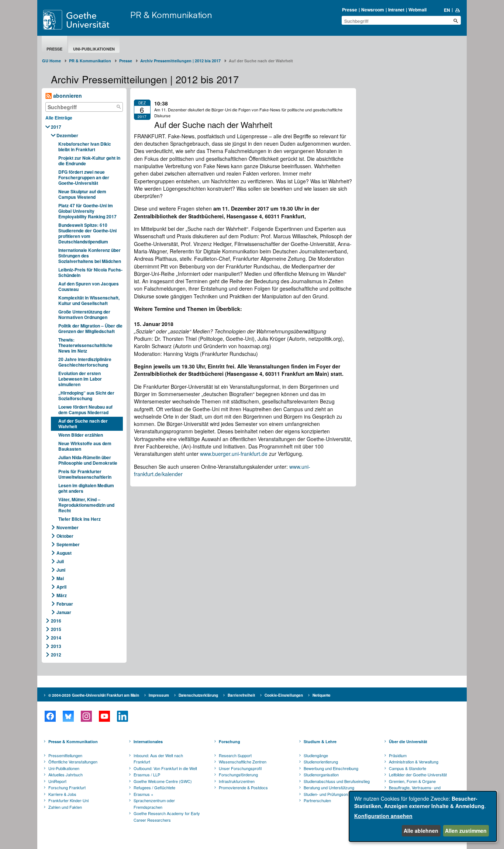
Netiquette (322, 695)
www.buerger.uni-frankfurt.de (233, 453)
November (67, 527)
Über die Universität (408, 741)
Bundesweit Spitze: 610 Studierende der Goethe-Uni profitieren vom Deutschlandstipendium (87, 233)
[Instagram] (86, 716)
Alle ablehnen (421, 830)
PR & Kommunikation (171, 14)
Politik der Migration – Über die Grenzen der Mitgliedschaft (90, 328)
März (61, 595)
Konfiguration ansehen (383, 815)
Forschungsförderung (238, 774)
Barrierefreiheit (241, 695)
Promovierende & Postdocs (243, 787)
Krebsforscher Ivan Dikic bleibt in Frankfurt (84, 147)
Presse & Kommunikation (73, 741)
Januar (63, 612)
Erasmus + (143, 794)
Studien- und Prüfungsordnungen (333, 794)
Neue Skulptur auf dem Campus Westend (82, 194)
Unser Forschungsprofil (240, 768)
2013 (56, 646)
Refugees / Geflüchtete (154, 787)
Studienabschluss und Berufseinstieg (337, 781)
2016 (56, 620)
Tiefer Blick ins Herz (79, 519)
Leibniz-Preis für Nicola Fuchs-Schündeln (90, 272)
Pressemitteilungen (65, 755)
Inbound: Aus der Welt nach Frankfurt (158, 758)
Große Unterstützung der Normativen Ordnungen (84, 314)
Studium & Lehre (320, 741)
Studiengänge (316, 755)
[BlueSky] (68, 716)
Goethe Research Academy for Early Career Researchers (167, 816)
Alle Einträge (58, 117)
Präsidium (398, 755)
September (68, 544)
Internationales (148, 741)
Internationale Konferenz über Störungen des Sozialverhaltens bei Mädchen (89, 255)
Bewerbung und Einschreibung (331, 768)
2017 (56, 127)
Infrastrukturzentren (237, 781)
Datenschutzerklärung (198, 695)
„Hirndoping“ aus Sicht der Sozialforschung (86, 395)
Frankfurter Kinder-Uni (68, 800)
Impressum (159, 695)
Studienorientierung (321, 762)
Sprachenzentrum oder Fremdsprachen (154, 803)
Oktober (64, 536)
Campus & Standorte (407, 768)
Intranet (396, 9)
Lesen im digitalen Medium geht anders (86, 488)
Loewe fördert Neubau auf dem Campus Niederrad (85, 409)
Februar (64, 603)
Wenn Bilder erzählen (80, 435)
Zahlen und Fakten (65, 807)
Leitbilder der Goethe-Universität (418, 774)
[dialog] (423, 816)
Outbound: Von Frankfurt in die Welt (165, 768)
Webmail (417, 9)
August (64, 553)
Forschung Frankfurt (67, 787)
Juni (60, 569)
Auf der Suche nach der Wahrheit (83, 423)
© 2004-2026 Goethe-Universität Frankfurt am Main (93, 695)
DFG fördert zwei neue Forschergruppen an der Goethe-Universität (83, 177)
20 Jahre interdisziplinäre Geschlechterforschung (84, 362)
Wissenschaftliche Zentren (242, 762)
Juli (60, 561)
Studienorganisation (321, 774)
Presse (349, 9)
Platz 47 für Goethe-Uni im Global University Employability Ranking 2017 (87, 211)
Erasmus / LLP (147, 774)
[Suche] (118, 107)
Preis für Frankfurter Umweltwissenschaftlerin (84, 474)
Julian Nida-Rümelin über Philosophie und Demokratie (87, 460)
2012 (56, 654)
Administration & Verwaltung (413, 762)
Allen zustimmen (466, 830)
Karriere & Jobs (62, 794)
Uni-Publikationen (94, 49)
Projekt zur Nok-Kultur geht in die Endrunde (89, 161)
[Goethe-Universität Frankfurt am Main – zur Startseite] (85, 20)
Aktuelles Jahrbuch (65, 774)
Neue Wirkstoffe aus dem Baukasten (84, 446)
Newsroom (372, 9)
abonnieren (67, 95)
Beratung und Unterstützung (329, 787)
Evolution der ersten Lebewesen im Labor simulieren (80, 379)
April (61, 586)
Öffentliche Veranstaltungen (72, 762)
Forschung (229, 741)
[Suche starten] (456, 20)
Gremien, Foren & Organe (412, 781)
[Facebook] (50, 716)
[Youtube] (104, 716)
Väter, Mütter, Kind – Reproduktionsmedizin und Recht (86, 505)
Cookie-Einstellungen (284, 695)
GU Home (51, 60)
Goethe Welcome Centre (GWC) (163, 781)
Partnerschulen (317, 800)
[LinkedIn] (122, 716)
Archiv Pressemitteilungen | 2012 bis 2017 (180, 60)
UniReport (57, 781)
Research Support (235, 755)
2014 (56, 637)
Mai (60, 578)
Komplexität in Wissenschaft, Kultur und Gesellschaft (89, 300)
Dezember (67, 135)
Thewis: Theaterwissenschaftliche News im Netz (85, 345)
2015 (56, 629)
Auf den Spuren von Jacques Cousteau (88, 286)
